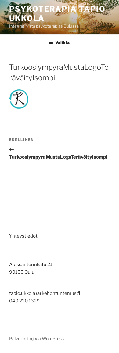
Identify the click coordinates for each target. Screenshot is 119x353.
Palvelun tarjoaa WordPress (36, 338)
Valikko (62, 42)
